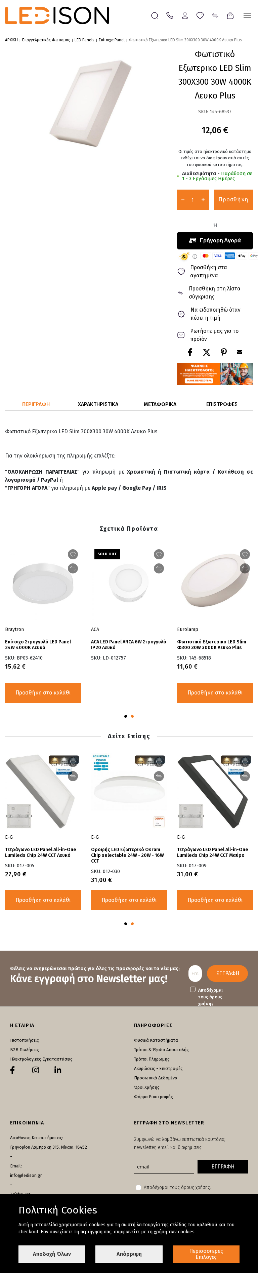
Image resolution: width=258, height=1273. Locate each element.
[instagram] (35, 1070)
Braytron (14, 629)
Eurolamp (187, 629)
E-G (181, 837)
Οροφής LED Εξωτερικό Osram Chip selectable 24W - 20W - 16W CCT (127, 855)
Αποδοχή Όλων (52, 1254)
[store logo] (57, 15)
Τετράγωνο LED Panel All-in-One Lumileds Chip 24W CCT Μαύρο (212, 852)
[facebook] (12, 1070)
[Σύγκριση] (215, 15)
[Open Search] (154, 15)
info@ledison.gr (26, 1175)
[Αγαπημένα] (200, 15)
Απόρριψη (129, 1254)
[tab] (36, 404)
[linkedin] (57, 1070)
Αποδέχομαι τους (210, 997)
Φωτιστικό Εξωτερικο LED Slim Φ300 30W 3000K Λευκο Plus (211, 644)
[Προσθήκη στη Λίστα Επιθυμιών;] (245, 554)
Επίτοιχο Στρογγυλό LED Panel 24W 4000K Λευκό (38, 644)
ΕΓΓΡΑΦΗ (227, 973)
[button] (125, 716)
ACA (95, 629)
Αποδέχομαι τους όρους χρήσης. (177, 1187)
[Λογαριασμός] (185, 15)
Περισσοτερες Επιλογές (206, 1254)
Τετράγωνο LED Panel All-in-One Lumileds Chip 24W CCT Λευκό (40, 852)
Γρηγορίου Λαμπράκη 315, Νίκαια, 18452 (48, 1147)
